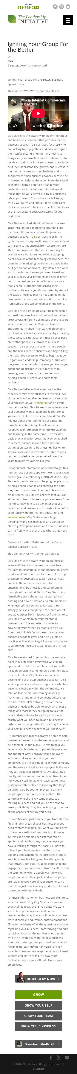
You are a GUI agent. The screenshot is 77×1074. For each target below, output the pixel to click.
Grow (38, 994)
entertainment (17, 517)
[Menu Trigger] (68, 20)
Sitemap (38, 1068)
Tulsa (33, 236)
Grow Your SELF (38, 1005)
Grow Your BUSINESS (38, 1026)
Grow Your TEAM (38, 1015)
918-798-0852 (28, 6)
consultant (42, 403)
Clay (10, 61)
